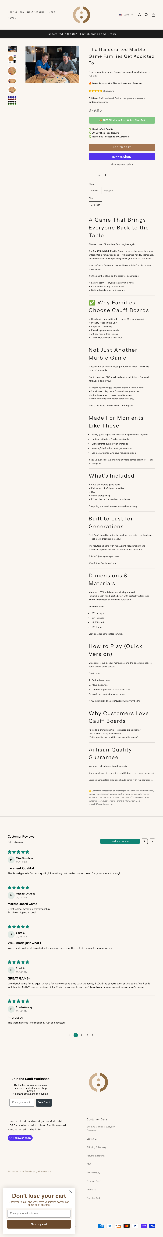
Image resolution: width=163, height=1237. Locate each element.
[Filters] (144, 841)
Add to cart (122, 147)
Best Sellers (16, 11)
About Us (91, 1189)
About (12, 17)
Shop (52, 11)
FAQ (89, 1164)
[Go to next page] (93, 1035)
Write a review (120, 841)
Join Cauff (44, 1102)
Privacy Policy (93, 1172)
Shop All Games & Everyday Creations (101, 1128)
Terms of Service (95, 1181)
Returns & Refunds (96, 1155)
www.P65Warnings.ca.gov (101, 804)
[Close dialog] (71, 1191)
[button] (96, 90)
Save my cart (39, 1224)
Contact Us (92, 1138)
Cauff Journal (36, 11)
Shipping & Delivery (96, 1147)
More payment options (122, 164)
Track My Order (94, 1198)
